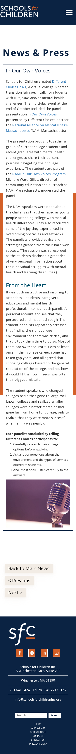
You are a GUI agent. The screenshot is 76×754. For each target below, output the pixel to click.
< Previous (19, 580)
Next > (15, 592)
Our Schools (38, 732)
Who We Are (38, 728)
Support (38, 735)
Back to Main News (28, 568)
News (38, 724)
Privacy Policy (38, 743)
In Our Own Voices (42, 114)
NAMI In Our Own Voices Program (39, 174)
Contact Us (38, 739)
